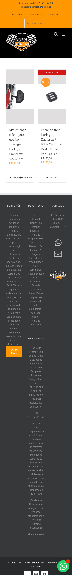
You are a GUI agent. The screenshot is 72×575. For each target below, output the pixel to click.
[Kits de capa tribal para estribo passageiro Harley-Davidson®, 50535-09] (20, 97)
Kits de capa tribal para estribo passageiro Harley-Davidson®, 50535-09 (17, 144)
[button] (63, 566)
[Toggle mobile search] (56, 34)
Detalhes (27, 177)
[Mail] (58, 254)
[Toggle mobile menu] (64, 34)
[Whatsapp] (58, 243)
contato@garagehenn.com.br (36, 6)
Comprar (16, 177)
